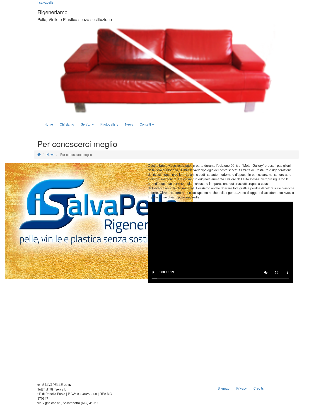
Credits (258, 388)
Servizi (86, 124)
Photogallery (109, 124)
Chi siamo (67, 124)
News (129, 124)
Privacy (241, 388)
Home (48, 124)
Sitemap (223, 388)
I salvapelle (45, 2)
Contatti (146, 124)
